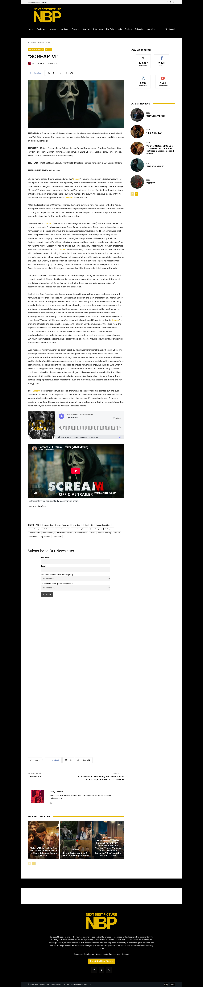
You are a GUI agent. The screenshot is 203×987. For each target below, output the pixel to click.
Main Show (107, 837)
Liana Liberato (34, 533)
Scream (76, 179)
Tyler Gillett (57, 537)
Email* (43, 566)
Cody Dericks (40, 63)
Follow (143, 57)
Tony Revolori (44, 537)
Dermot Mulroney (62, 525)
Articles (75, 849)
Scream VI (33, 537)
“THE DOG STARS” (155, 166)
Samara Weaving (104, 533)
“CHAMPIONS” (35, 776)
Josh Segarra (108, 529)
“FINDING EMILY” (154, 133)
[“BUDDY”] (137, 182)
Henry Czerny (34, 529)
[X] (173, 2)
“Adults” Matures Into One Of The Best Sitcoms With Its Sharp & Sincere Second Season (43, 852)
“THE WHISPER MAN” (156, 116)
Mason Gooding (49, 533)
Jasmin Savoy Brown (79, 529)
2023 (48, 42)
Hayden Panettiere (103, 525)
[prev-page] (29, 863)
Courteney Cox (47, 525)
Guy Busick (89, 525)
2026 (43, 844)
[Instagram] (170, 2)
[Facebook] (167, 2)
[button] (168, 29)
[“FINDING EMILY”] (137, 131)
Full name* (45, 557)
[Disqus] (76, 637)
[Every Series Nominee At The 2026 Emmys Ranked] (76, 840)
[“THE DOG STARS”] (137, 165)
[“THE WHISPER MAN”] (137, 115)
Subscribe (162, 77)
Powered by (32, 506)
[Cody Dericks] (30, 63)
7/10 (37, 525)
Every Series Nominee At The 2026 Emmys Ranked (76, 854)
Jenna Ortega (95, 529)
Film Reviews (39, 42)
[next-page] (34, 863)
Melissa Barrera (81, 533)
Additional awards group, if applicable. (57, 584)
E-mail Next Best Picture (101, 961)
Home (30, 42)
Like (161, 57)
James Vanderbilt (62, 529)
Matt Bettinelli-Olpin (64, 533)
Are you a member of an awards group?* (58, 575)
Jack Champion (47, 529)
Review (92, 533)
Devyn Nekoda (77, 525)
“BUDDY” (150, 183)
